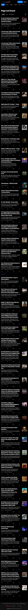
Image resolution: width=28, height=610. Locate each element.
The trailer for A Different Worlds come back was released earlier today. (10, 151)
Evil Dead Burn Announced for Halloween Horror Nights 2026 (9, 416)
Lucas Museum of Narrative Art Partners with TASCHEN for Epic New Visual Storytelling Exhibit (10, 68)
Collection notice (22, 603)
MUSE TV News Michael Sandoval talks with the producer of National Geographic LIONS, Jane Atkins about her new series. (10, 118)
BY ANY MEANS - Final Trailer (9, 202)
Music (11, 4)
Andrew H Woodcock (8, 269)
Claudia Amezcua (8, 166)
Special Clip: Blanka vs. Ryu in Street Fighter (9, 278)
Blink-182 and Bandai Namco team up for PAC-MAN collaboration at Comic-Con (9, 490)
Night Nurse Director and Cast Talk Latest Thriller (9, 550)
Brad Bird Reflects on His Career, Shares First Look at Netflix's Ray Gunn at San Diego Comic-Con (10, 353)
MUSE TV (9, 26)
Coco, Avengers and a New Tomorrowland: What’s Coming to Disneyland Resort (10, 160)
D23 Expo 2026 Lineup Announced (7, 527)
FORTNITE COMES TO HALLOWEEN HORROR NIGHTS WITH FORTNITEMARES (10, 404)
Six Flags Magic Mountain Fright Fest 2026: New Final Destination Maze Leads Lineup (10, 213)
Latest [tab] (3, 14)
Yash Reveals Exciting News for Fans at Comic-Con (10, 378)
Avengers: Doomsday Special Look (9, 172)
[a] (24, 20)
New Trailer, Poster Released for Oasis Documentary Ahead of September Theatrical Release (10, 127)
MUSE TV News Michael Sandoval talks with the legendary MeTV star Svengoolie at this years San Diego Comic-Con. (10, 306)
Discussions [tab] (11, 14)
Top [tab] (7, 14)
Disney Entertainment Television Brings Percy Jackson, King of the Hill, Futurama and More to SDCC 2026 (10, 452)
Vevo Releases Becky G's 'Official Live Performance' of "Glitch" (10, 93)
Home (3, 4)
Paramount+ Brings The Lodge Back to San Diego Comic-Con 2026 (9, 439)
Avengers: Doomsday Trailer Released (9, 428)
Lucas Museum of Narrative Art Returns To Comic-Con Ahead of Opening (10, 587)
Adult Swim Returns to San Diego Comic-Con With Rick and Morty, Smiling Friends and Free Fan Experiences (10, 391)
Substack (8, 608)
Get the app (19, 606)
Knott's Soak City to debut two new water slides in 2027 (9, 327)
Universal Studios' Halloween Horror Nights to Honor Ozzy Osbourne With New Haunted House (9, 315)
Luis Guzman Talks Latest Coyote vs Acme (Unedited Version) (10, 32)
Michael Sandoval (10, 61)
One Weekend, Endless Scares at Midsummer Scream (10, 263)
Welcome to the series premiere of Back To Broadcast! (10, 85)
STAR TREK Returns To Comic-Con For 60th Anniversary (9, 562)
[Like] (2, 28)
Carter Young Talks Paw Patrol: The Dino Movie (10, 191)
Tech (20, 4)
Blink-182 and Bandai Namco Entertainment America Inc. (8, 494)
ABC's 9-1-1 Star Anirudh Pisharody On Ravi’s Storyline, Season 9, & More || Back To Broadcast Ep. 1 (9, 81)
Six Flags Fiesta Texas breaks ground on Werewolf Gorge (9, 55)
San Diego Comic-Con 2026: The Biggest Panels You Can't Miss (10, 516)
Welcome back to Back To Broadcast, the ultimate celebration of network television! (10, 24)
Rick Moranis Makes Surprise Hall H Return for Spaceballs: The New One (10, 366)
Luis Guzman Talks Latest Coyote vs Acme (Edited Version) (10, 43)
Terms (17, 603)
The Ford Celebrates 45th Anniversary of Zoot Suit (8, 539)
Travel (15, 4)
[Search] (25, 14)
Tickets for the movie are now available (10, 431)
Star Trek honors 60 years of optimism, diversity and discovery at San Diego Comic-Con (10, 291)
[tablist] (8, 14)
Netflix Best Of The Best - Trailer (10, 104)
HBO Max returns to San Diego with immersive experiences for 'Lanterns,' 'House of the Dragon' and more (10, 574)
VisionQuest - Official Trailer (9, 183)
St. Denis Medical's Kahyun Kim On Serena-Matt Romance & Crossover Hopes (10, 19)
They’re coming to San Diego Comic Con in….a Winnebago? (9, 478)
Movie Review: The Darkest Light (10, 139)
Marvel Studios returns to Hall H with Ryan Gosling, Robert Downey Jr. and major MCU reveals (10, 340)
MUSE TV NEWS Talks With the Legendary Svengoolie (10, 303)
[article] (14, 23)
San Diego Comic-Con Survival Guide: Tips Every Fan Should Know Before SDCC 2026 (10, 503)
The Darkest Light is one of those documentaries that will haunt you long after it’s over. (10, 141)
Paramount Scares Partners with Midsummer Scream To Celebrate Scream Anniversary (10, 465)
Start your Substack (11, 606)
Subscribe (20, 2)
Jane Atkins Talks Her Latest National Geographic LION (9, 114)
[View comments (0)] (8, 28)
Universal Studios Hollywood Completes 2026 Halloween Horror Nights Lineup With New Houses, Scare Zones (10, 227)
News (7, 4)
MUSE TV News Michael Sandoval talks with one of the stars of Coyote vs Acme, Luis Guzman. (10, 35)
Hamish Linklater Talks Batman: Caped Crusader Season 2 (10, 239)
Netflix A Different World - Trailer (10, 148)
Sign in (25, 2)
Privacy (14, 603)
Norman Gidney (8, 143)
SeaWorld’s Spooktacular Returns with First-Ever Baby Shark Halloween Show (10, 251)
